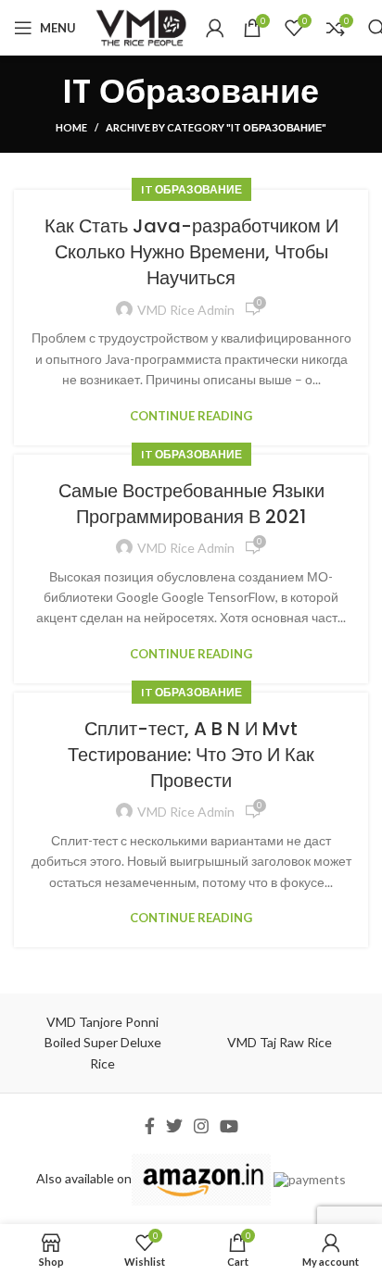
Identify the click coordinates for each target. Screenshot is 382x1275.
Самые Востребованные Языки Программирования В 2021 (191, 504)
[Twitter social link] (174, 1126)
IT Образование (191, 189)
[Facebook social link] (149, 1126)
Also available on (84, 1178)
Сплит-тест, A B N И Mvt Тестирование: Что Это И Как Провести (191, 755)
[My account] (215, 27)
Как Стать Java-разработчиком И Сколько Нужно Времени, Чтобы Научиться (191, 252)
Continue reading (191, 416)
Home (71, 127)
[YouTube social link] (229, 1126)
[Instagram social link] (201, 1126)
